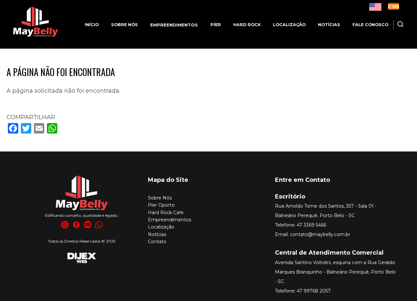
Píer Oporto (161, 205)
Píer (215, 24)
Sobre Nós (160, 198)
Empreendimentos (169, 220)
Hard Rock (247, 24)
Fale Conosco (370, 24)
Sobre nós (124, 24)
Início (92, 24)
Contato (157, 242)
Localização (289, 24)
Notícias (329, 24)
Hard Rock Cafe (166, 212)
